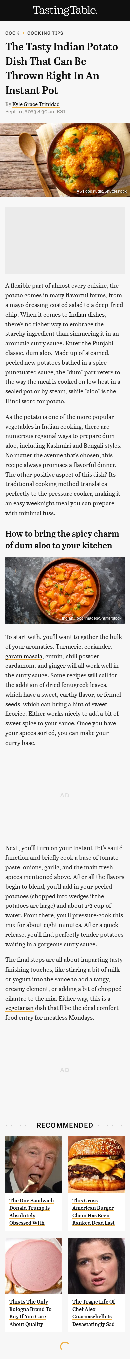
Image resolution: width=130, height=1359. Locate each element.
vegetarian (19, 1007)
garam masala (23, 656)
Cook (12, 33)
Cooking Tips (45, 33)
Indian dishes (87, 314)
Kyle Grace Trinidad (36, 104)
